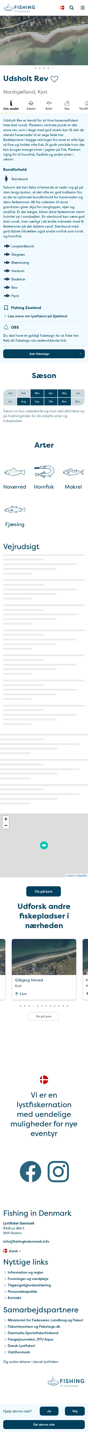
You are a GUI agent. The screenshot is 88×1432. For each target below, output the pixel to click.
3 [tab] (44, 68)
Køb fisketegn (39, 354)
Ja (49, 1411)
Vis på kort (43, 891)
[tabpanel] (44, 40)
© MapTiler (81, 875)
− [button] (5, 825)
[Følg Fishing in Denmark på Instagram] (58, 1172)
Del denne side (44, 1424)
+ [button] (5, 819)
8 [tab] (50, 1006)
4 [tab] (48, 68)
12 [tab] (67, 1006)
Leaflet (70, 875)
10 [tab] (59, 1006)
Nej (74, 1411)
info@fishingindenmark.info (26, 1241)
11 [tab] (63, 1006)
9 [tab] (55, 1006)
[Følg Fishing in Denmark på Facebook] (30, 1172)
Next (79, 40)
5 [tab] (52, 68)
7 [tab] (46, 1006)
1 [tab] (35, 68)
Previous (9, 40)
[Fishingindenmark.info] (66, 1382)
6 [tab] (42, 1006)
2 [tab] (40, 68)
